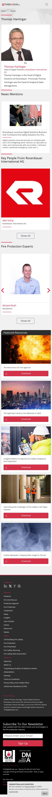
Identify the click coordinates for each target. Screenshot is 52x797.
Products (7, 596)
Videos (6, 632)
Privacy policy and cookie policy (16, 683)
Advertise (7, 661)
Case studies (9, 621)
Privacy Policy (30, 787)
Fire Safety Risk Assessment (15, 654)
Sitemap (7, 675)
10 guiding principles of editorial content (20, 668)
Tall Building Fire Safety (13, 639)
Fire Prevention (10, 646)
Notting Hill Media (17, 772)
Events (6, 625)
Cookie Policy (13, 792)
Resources (8, 628)
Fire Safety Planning (12, 650)
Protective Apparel (11, 603)
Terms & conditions (12, 679)
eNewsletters (9, 672)
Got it (45, 794)
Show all (25, 235)
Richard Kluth (9, 305)
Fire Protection (9, 607)
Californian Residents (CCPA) (15, 686)
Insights (7, 618)
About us (7, 665)
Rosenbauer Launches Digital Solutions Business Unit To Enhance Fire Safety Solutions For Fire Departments (25, 135)
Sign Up (23, 743)
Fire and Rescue (10, 600)
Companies (8, 610)
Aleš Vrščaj (8, 220)
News (6, 614)
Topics (6, 636)
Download (26, 373)
